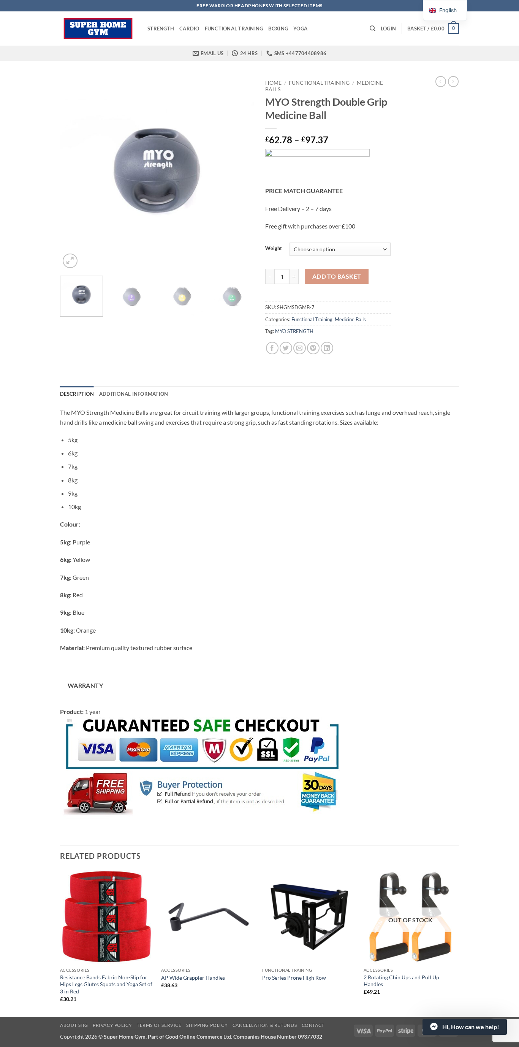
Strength (160, 28)
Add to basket (336, 276)
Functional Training (234, 28)
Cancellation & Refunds (265, 1025)
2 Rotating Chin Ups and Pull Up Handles (401, 981)
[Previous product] (453, 81)
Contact (313, 1025)
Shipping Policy (207, 1025)
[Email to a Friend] (299, 348)
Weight (273, 248)
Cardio (189, 28)
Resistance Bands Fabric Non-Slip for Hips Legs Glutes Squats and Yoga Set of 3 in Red (106, 984)
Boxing (278, 28)
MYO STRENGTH (294, 331)
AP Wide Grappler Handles (193, 977)
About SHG (74, 1025)
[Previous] (73, 173)
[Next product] (440, 81)
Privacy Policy (112, 1025)
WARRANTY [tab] (85, 685)
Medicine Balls (350, 319)
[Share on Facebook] (272, 348)
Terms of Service (159, 1025)
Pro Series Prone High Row (294, 977)
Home (273, 83)
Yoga (300, 28)
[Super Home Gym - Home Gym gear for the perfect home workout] (98, 28)
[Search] (372, 28)
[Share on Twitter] (286, 348)
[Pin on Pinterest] (313, 348)
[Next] (240, 173)
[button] (388, 28)
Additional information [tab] (133, 394)
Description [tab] (77, 394)
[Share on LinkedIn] (327, 348)
